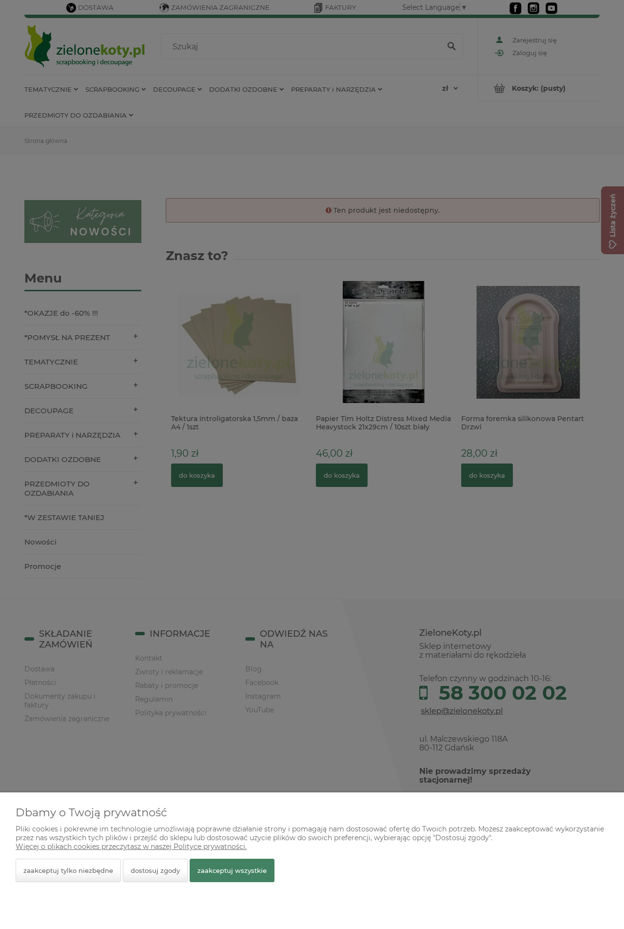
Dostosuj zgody (155, 870)
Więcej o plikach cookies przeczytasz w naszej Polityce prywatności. (131, 846)
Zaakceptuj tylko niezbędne (68, 870)
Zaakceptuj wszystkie (232, 870)
